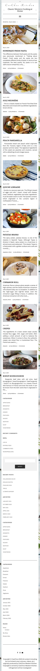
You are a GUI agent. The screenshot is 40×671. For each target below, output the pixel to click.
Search (20, 466)
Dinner (4, 68)
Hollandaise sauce (9, 479)
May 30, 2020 (6, 137)
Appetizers (5, 252)
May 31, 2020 (6, 47)
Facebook (17, 652)
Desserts (5, 299)
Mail (22, 652)
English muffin (8, 482)
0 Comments (20, 68)
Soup (4, 425)
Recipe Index (6, 636)
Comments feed (8, 448)
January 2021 (7, 501)
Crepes (6, 329)
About (4, 627)
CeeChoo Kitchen (20, 5)
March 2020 (6, 514)
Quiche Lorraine (11, 187)
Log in (5, 442)
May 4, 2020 (6, 231)
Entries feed (7, 445)
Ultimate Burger (8, 491)
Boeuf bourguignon (13, 376)
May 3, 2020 (6, 279)
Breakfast (6, 406)
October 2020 (7, 504)
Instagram (20, 652)
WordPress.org (8, 451)
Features (6, 415)
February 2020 (7, 517)
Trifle (5, 488)
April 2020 (6, 510)
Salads (4, 155)
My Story (5, 633)
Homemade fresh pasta (15, 51)
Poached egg (7, 485)
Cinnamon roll (11, 282)
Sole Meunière (10, 101)
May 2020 (5, 507)
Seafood (5, 111)
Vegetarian (6, 428)
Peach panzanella (12, 140)
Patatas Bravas (11, 235)
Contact (7, 630)
